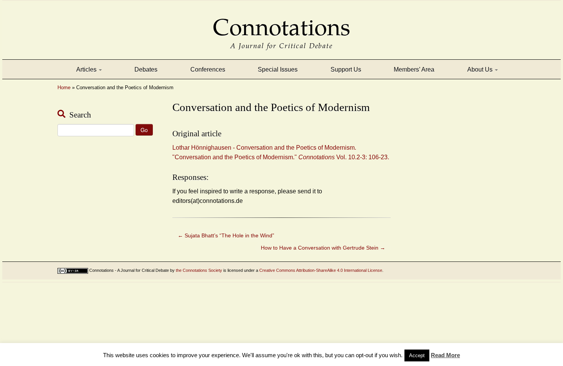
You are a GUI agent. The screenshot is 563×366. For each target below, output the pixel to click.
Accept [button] (417, 355)
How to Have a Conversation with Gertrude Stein (323, 248)
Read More (445, 355)
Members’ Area (414, 69)
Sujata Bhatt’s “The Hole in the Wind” (226, 235)
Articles (87, 69)
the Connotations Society (199, 270)
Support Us (346, 69)
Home (63, 87)
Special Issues (278, 69)
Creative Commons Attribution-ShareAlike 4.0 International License (320, 270)
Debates (145, 69)
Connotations (281, 22)
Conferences (207, 69)
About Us (480, 69)
